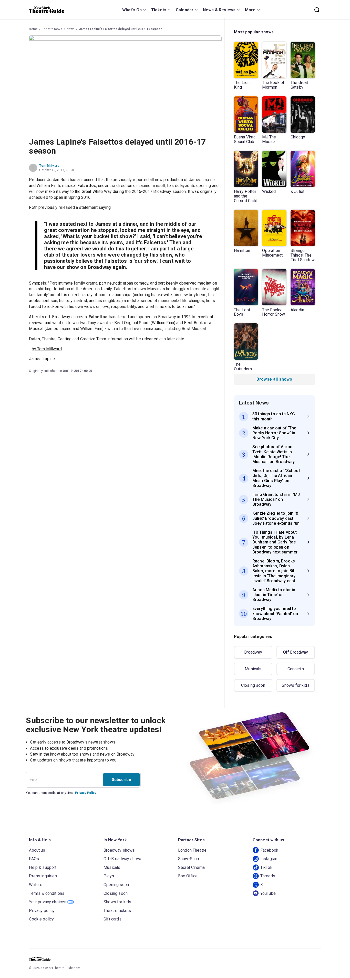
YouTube (268, 893)
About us (37, 850)
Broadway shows (119, 850)
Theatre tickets (117, 910)
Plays (109, 875)
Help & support (42, 867)
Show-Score (189, 858)
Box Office (188, 875)
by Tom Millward (47, 348)
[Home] (46, 10)
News (71, 29)
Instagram (269, 858)
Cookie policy (41, 919)
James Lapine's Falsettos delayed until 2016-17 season (120, 29)
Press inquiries (43, 875)
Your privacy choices (47, 901)
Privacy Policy (85, 793)
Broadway (253, 652)
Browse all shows (274, 379)
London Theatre (192, 850)
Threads (267, 875)
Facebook (269, 850)
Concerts (295, 668)
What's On (132, 9)
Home (33, 29)
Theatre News (52, 29)
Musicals (253, 668)
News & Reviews (219, 9)
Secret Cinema (191, 867)
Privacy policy (42, 910)
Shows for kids (296, 685)
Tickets (158, 9)
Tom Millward (49, 165)
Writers (35, 884)
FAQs (34, 858)
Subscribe (121, 779)
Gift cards (112, 919)
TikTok (266, 867)
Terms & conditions (46, 893)
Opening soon (116, 884)
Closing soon (253, 685)
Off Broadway (295, 652)
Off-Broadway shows (123, 858)
